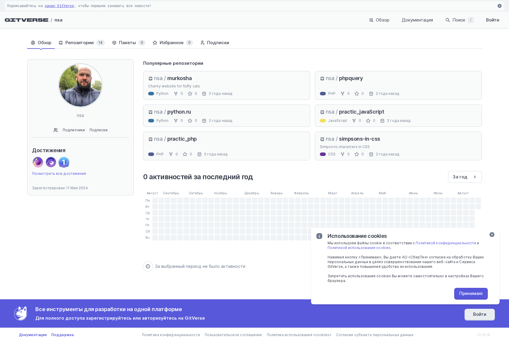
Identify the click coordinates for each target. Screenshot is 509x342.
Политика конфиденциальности (171, 335)
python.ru (179, 112)
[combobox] (465, 177)
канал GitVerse (59, 6)
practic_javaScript (361, 112)
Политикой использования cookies (359, 247)
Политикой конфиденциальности (446, 243)
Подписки (99, 130)
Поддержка (62, 335)
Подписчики (74, 130)
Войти (492, 20)
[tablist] (254, 43)
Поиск (461, 20)
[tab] (41, 43)
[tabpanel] (312, 165)
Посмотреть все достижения (59, 173)
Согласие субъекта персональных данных (375, 335)
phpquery (351, 78)
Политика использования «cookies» (299, 335)
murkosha (179, 78)
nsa (58, 20)
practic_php (182, 139)
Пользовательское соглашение (233, 335)
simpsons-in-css (359, 139)
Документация (417, 20)
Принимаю (471, 293)
